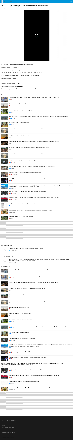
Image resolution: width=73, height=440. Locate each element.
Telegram (14, 83)
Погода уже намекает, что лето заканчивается (20, 135)
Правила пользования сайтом (9, 432)
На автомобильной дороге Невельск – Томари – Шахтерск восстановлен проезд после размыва (32, 166)
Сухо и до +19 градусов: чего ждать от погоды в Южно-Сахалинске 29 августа (27, 128)
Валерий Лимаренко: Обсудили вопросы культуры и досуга (23, 160)
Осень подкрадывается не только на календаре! (20, 110)
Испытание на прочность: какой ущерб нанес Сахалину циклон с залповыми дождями (29, 147)
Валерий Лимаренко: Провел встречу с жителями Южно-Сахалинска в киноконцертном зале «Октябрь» (34, 197)
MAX (19, 83)
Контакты (4, 425)
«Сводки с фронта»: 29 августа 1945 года (19, 103)
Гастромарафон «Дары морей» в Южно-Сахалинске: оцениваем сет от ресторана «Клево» (30, 210)
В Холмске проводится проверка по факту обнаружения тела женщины (26, 248)
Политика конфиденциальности (9, 430)
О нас (3, 422)
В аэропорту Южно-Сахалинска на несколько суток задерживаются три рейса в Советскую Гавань (32, 269)
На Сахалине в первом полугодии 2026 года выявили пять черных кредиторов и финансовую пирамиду (34, 141)
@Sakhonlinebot (18, 86)
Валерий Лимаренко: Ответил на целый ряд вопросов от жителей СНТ (26, 172)
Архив (3, 434)
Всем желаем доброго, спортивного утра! (19, 122)
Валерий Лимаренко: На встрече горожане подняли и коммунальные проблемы (28, 178)
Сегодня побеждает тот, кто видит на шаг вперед (21, 216)
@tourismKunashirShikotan (8, 78)
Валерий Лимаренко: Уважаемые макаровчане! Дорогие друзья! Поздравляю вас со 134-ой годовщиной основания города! (38, 116)
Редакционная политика (8, 427)
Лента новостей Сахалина (8, 437)
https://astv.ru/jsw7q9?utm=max (8, 364)
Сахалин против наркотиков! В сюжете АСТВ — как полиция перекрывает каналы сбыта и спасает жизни (34, 97)
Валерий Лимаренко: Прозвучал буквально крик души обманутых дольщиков (27, 191)
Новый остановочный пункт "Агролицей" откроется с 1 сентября (24, 203)
